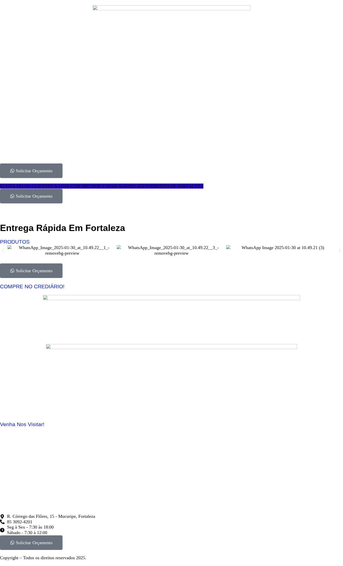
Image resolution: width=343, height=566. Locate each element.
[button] (3, 250)
